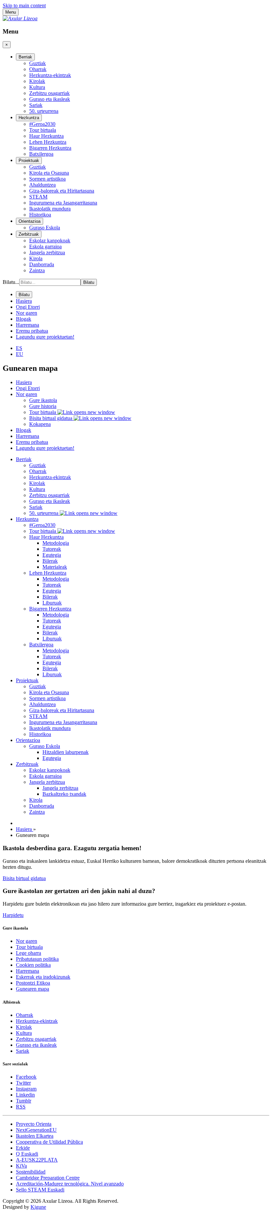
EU (19, 354)
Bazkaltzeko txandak (64, 794)
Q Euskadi (27, 1154)
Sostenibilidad (30, 1172)
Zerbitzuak (27, 764)
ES (19, 348)
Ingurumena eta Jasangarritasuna (63, 722)
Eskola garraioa (45, 776)
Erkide (23, 1148)
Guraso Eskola (44, 746)
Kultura (37, 489)
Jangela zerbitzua (47, 782)
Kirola (35, 800)
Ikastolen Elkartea (34, 1136)
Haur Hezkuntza (46, 537)
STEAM (38, 716)
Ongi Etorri (28, 388)
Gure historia (42, 406)
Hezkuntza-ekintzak (50, 477)
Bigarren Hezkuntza (50, 609)
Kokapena (40, 424)
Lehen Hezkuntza (47, 573)
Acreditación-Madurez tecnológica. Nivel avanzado (70, 1184)
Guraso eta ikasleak (49, 501)
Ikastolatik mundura (50, 728)
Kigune (38, 1207)
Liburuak (52, 603)
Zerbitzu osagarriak (49, 495)
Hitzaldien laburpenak (65, 752)
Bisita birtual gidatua (51, 418)
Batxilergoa (41, 644)
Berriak (24, 459)
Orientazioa (28, 740)
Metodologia (55, 543)
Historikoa (40, 734)
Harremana (27, 436)
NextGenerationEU (36, 1130)
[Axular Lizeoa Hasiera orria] (20, 18)
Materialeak (54, 567)
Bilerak (50, 561)
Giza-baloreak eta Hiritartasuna (61, 710)
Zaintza (37, 812)
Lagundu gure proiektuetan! (45, 448)
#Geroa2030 (42, 525)
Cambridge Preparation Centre (48, 1178)
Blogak (23, 430)
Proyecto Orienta (33, 1124)
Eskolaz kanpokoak (49, 770)
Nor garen (26, 394)
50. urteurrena (44, 513)
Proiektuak (27, 680)
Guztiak (37, 465)
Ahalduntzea (42, 704)
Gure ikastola (43, 400)
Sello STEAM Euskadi (40, 1189)
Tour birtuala (43, 412)
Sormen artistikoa (47, 698)
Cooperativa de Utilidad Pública (49, 1142)
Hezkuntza (27, 519)
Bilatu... (11, 282)
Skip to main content (24, 5)
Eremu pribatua (32, 442)
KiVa (21, 1166)
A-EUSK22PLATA (37, 1160)
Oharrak (37, 471)
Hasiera (24, 382)
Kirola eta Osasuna (49, 692)
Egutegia (51, 555)
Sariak (35, 507)
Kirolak (37, 483)
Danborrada (41, 806)
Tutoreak (51, 549)
